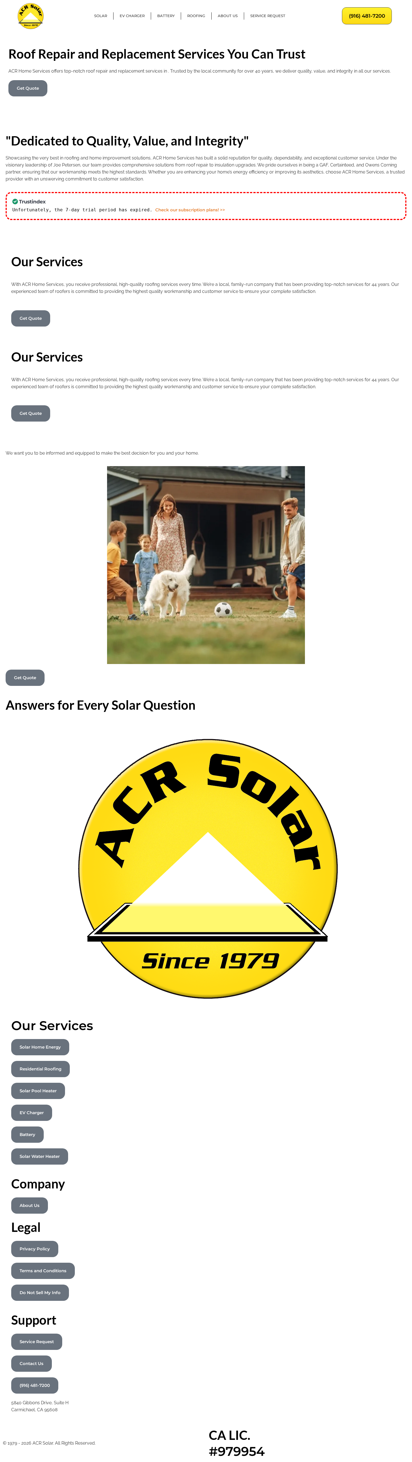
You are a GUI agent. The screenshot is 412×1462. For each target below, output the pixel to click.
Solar (100, 16)
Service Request (267, 16)
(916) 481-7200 (367, 16)
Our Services (52, 1025)
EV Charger (132, 16)
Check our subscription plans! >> (190, 209)
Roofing (196, 16)
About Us (228, 16)
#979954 (237, 1451)
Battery (166, 16)
